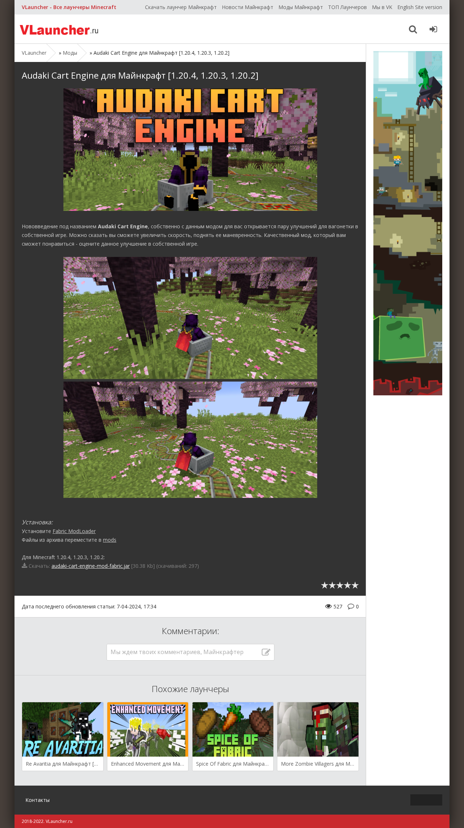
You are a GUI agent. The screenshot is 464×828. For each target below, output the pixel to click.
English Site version (419, 7)
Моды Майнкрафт (300, 7)
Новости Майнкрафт (247, 7)
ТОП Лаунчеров (347, 7)
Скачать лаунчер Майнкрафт (181, 7)
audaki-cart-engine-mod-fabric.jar (90, 565)
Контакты (37, 799)
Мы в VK (382, 7)
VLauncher (59, 28)
